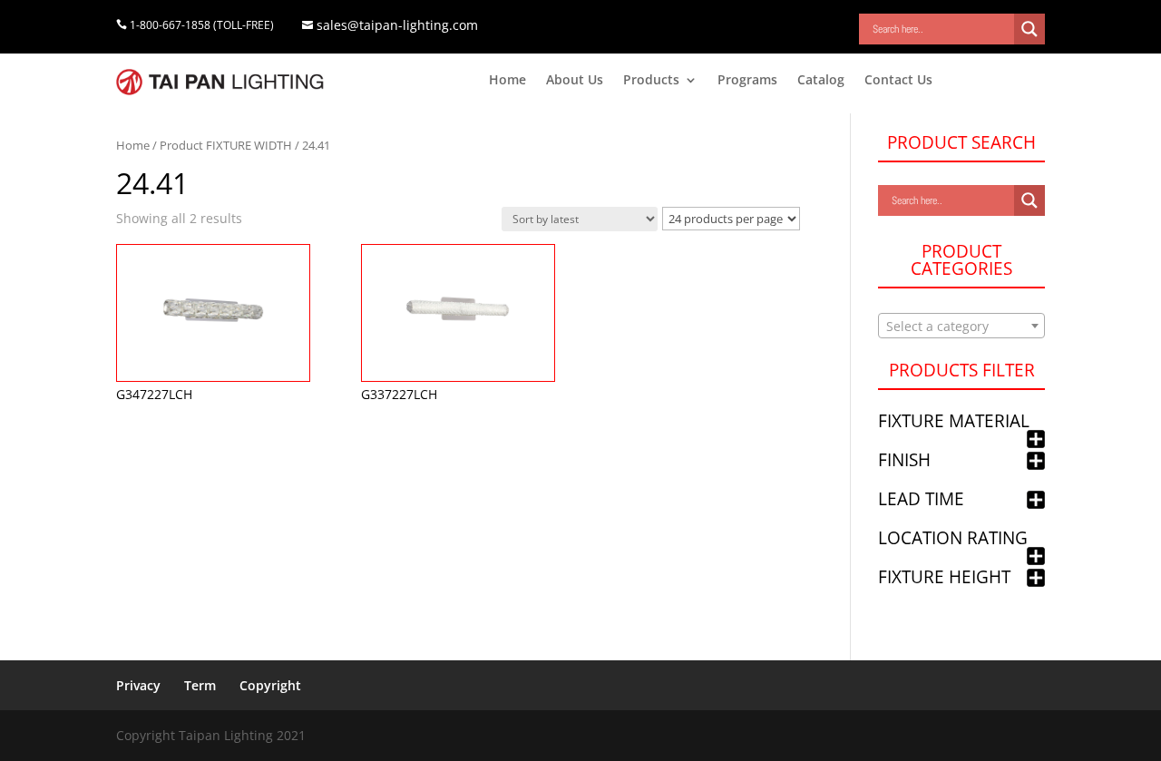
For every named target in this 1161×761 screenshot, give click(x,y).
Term (200, 685)
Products (651, 80)
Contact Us (898, 80)
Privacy (138, 685)
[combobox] (961, 325)
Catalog (820, 80)
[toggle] (1036, 440)
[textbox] (961, 326)
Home (507, 80)
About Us (574, 80)
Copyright (270, 685)
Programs (747, 80)
